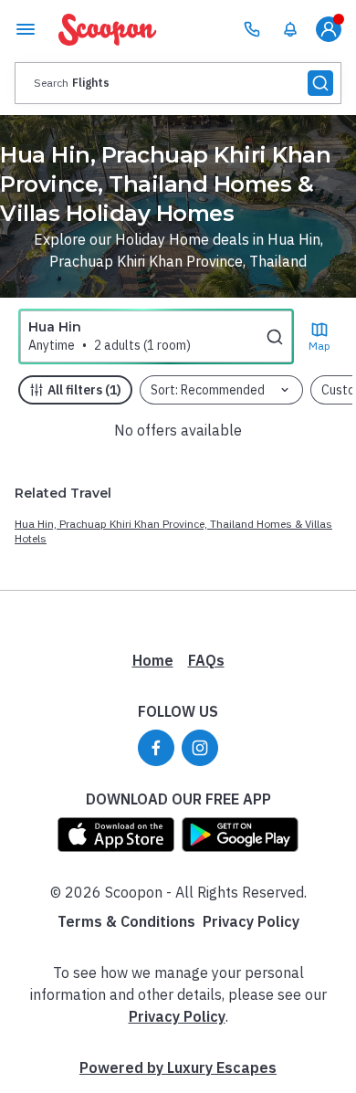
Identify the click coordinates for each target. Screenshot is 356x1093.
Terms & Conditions (126, 921)
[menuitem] (290, 29)
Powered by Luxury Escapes (178, 1067)
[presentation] (178, 83)
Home (152, 660)
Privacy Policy (251, 921)
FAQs (206, 660)
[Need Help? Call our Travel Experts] (252, 29)
